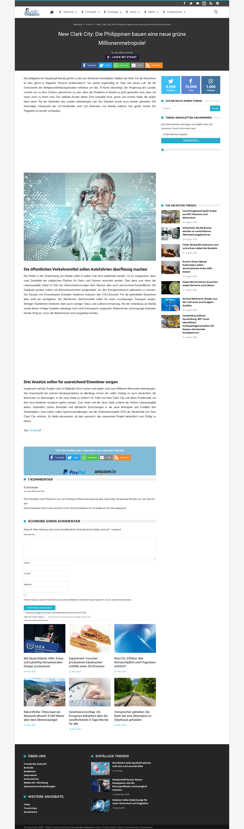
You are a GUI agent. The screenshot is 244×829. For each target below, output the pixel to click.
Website (27, 584)
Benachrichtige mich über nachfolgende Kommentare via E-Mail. (57, 612)
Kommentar (29, 534)
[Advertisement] (90, 143)
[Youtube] (197, 3)
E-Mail (27, 573)
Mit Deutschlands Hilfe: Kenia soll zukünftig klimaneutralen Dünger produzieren (43, 662)
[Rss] (211, 3)
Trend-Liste (30, 808)
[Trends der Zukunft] (32, 12)
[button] (89, 65)
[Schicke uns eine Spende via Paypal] (74, 471)
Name (27, 562)
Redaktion (30, 771)
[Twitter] (191, 3)
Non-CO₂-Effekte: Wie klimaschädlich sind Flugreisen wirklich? (135, 662)
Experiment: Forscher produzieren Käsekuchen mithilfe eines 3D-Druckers (86, 662)
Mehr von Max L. (35, 617)
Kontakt (28, 767)
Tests (27, 804)
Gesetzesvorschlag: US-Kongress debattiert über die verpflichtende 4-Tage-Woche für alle (88, 717)
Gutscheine (30, 811)
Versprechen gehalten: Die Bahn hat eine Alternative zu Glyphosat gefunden (132, 716)
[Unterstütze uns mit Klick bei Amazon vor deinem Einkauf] (105, 471)
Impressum (30, 775)
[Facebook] (184, 3)
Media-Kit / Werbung (36, 782)
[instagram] (204, 3)
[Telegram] (217, 3)
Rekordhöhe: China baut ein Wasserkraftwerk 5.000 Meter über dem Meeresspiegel (44, 716)
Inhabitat (34, 430)
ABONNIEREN (190, 140)
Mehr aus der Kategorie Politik (69, 617)
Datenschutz (31, 778)
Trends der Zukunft (35, 763)
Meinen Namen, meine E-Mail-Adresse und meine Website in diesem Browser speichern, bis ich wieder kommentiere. (78, 599)
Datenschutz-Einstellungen (40, 786)
